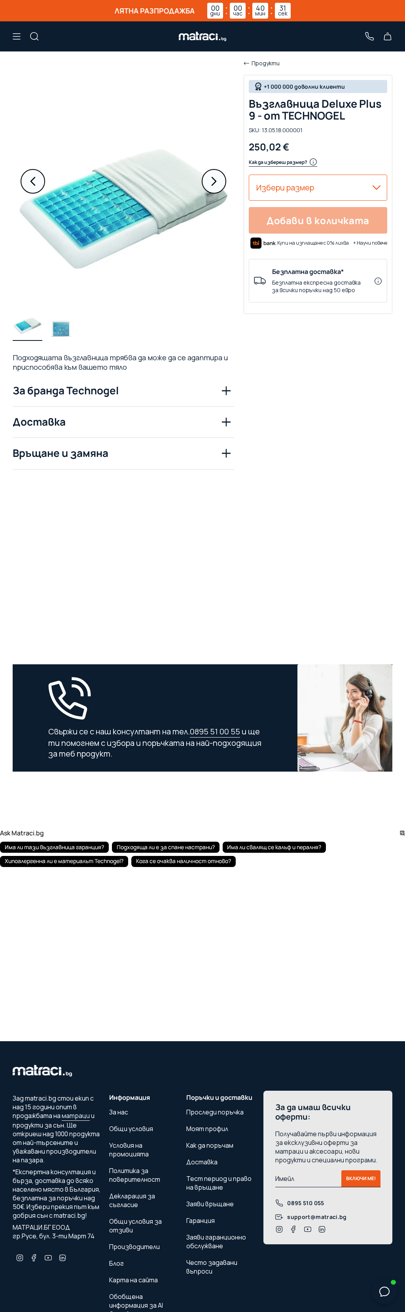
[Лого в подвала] (42, 1073)
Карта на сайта (133, 1280)
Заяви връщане (210, 1204)
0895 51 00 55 (215, 731)
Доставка (39, 422)
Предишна (33, 181)
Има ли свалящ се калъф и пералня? (274, 847)
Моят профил (207, 1128)
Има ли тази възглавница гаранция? (54, 847)
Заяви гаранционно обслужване (216, 1241)
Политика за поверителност (134, 1175)
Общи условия (131, 1128)
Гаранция (200, 1220)
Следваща (214, 181)
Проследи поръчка (215, 1112)
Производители (134, 1246)
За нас (118, 1112)
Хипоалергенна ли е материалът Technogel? (64, 861)
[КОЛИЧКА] (388, 36)
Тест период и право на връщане (219, 1183)
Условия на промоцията (129, 1149)
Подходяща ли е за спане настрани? (166, 847)
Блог (116, 1263)
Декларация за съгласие (132, 1200)
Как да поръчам (209, 1145)
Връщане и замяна (60, 453)
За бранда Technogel (66, 390)
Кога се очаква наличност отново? (183, 861)
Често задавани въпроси (211, 1267)
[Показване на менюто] (17, 36)
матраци (76, 1115)
